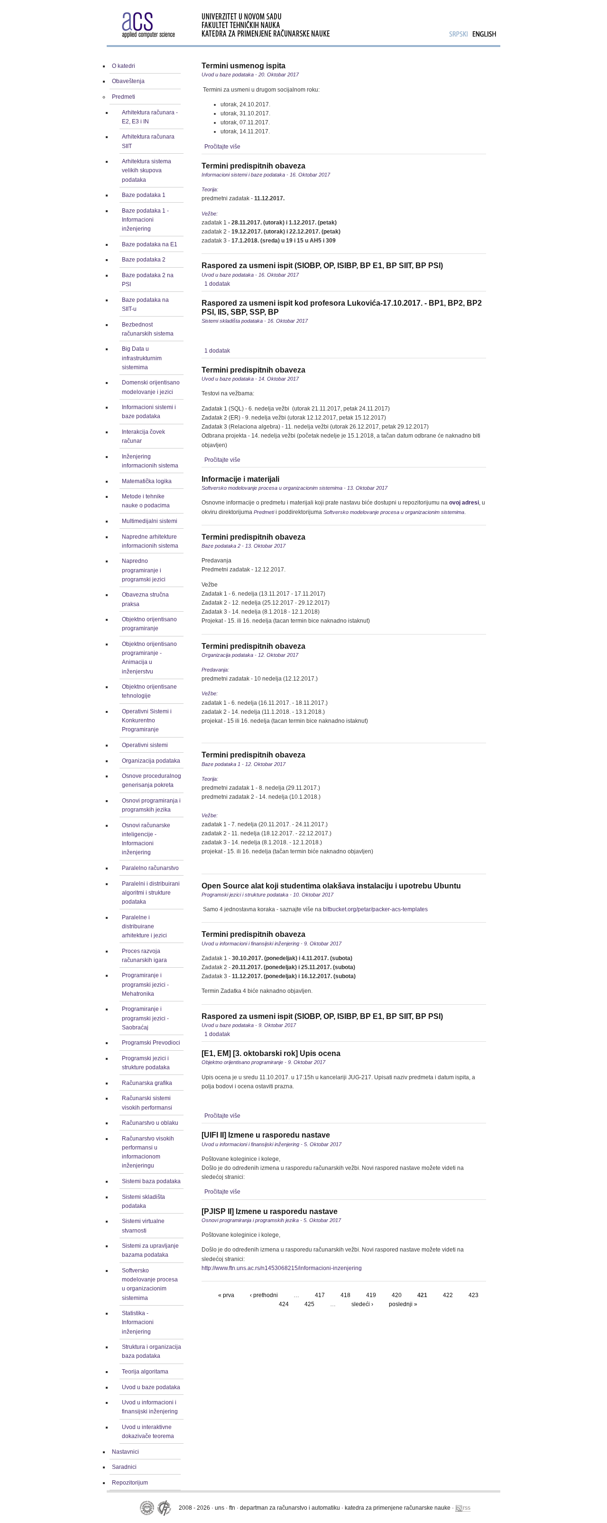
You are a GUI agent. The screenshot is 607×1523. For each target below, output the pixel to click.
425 (309, 1304)
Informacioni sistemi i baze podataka (149, 412)
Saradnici (124, 1467)
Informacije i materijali (240, 479)
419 (371, 1295)
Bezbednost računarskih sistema (148, 329)
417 (320, 1295)
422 (448, 1295)
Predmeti (123, 96)
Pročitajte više (222, 146)
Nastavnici (125, 1451)
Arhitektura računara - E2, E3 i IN (150, 117)
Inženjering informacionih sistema (150, 461)
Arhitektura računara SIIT (148, 141)
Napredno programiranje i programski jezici (144, 570)
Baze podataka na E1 (149, 244)
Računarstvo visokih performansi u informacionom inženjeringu (148, 1152)
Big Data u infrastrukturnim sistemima (142, 358)
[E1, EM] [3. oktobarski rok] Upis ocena (271, 1053)
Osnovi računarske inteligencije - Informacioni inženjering (146, 839)
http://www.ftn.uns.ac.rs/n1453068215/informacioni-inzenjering (282, 1268)
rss (466, 1507)
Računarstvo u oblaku (150, 1123)
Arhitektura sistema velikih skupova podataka (146, 170)
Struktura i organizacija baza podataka (151, 1351)
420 (397, 1295)
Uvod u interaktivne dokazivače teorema (148, 1431)
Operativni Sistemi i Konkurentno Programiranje (147, 720)
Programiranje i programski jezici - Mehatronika (145, 984)
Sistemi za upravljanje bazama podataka (150, 1250)
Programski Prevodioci (151, 1042)
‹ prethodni (264, 1295)
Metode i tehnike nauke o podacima (146, 501)
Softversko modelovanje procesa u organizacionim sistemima (150, 1284)
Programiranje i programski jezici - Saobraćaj (145, 1018)
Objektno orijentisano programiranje (149, 624)
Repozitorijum (130, 1482)
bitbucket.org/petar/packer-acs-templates (375, 909)
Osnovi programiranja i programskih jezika (151, 805)
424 (284, 1304)
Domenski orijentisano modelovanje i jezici (151, 387)
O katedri (123, 66)
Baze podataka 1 (144, 195)
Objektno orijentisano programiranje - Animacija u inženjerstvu (149, 658)
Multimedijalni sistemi (149, 521)
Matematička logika (147, 481)
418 (345, 1295)
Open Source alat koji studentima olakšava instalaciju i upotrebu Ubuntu (331, 886)
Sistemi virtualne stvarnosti (143, 1225)
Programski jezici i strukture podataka (146, 1063)
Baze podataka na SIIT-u (145, 304)
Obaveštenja (128, 81)
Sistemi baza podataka (151, 1181)
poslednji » (403, 1304)
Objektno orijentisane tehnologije (149, 691)
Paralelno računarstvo (150, 868)
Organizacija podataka (151, 760)
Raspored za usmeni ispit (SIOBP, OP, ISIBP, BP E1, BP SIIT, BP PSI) (322, 266)
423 (473, 1295)
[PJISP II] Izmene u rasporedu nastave (270, 1211)
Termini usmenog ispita (243, 66)
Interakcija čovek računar (143, 436)
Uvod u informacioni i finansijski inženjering (150, 1407)
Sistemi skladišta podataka (143, 1201)
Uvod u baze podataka (151, 1387)
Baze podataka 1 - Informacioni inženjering (145, 219)
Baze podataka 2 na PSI (148, 280)
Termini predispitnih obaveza (253, 166)
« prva (226, 1295)
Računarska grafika (147, 1083)
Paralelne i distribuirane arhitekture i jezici (144, 926)
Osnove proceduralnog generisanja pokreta (151, 780)
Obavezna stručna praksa (145, 599)
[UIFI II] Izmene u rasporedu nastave (266, 1135)
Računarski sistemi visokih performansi (147, 1103)
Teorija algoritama (145, 1371)
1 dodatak (217, 283)
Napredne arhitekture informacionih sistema (150, 541)
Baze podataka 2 (144, 259)
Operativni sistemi (145, 745)
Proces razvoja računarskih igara (144, 955)
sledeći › (362, 1304)
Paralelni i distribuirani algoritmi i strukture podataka (151, 892)
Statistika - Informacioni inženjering (138, 1322)
